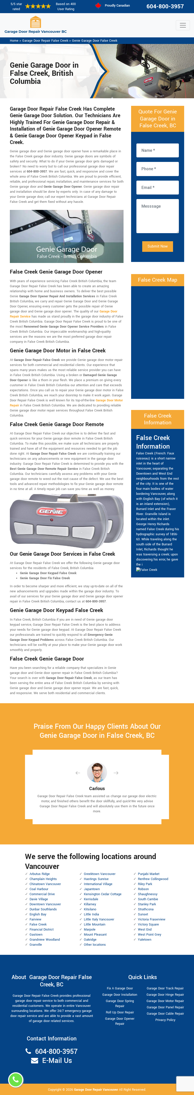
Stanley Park (147, 904)
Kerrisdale (91, 899)
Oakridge (90, 939)
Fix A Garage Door (120, 988)
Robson (143, 889)
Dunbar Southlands (43, 909)
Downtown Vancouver (45, 904)
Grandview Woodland (45, 939)
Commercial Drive (42, 894)
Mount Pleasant (95, 934)
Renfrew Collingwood (153, 879)
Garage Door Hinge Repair (165, 994)
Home (14, 40)
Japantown (92, 889)
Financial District (42, 929)
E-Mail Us (57, 1061)
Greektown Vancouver (99, 874)
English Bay (38, 914)
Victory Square (148, 924)
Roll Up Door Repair (120, 1012)
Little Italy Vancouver (99, 919)
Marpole (89, 929)
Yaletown (144, 939)
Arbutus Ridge (40, 874)
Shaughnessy (147, 894)
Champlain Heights (43, 879)
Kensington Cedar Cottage (103, 894)
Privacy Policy (165, 1020)
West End (145, 929)
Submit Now (158, 246)
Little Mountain (94, 924)
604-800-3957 (165, 7)
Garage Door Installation (119, 994)
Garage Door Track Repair (165, 988)
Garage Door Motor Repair (165, 1001)
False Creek (38, 924)
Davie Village (39, 899)
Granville (36, 944)
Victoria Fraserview (151, 919)
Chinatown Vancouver (45, 884)
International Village (98, 884)
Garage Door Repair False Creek (45, 40)
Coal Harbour (39, 889)
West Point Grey (149, 934)
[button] (82, 773)
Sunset (143, 914)
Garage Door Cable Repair (165, 1013)
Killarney (90, 904)
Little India (91, 914)
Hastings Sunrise (96, 879)
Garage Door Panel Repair (165, 1007)
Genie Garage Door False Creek (94, 40)
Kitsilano (90, 909)
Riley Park (145, 884)
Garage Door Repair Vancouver (96, 1089)
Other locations (95, 944)
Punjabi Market (148, 874)
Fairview (35, 919)
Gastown (36, 934)
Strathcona (146, 909)
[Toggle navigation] (183, 25)
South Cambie (148, 899)
